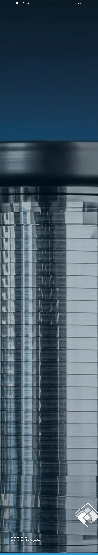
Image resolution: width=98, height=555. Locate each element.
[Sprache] (80, 3)
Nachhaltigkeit (60, 3)
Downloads (67, 3)
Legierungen (53, 3)
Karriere (70, 3)
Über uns (56, 3)
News (73, 3)
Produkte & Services (48, 3)
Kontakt (64, 3)
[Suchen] (78, 3)
